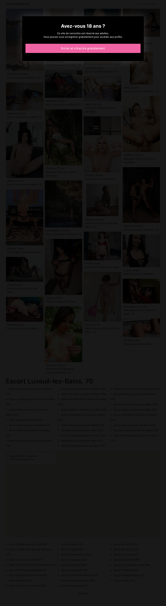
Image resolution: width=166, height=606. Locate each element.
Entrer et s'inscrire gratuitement (83, 48)
